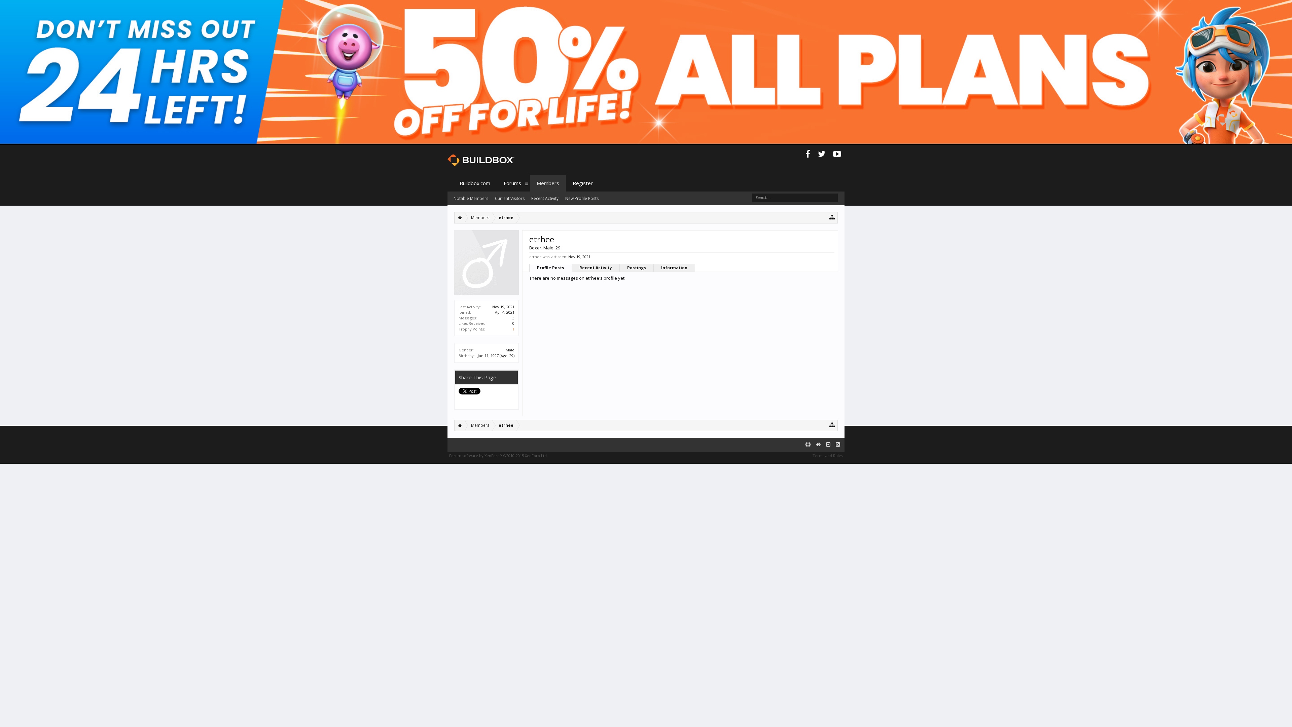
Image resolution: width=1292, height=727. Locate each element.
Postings (636, 268)
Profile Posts (550, 268)
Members (548, 183)
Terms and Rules (828, 455)
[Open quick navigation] (832, 217)
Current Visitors (510, 198)
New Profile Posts (582, 198)
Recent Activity (595, 268)
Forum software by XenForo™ (498, 455)
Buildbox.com (475, 183)
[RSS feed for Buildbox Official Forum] (838, 444)
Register (583, 183)
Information (674, 268)
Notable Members (471, 198)
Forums (512, 183)
